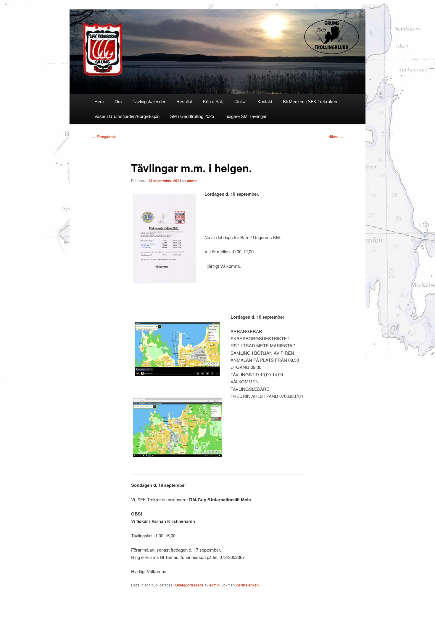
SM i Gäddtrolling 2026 (192, 116)
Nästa (335, 136)
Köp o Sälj (213, 101)
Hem (99, 101)
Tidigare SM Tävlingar (246, 116)
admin (192, 180)
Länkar (240, 101)
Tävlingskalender (149, 101)
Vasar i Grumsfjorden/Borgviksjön (127, 116)
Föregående (104, 136)
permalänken (247, 585)
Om (118, 101)
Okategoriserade (189, 585)
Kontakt (264, 101)
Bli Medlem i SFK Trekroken (310, 101)
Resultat (184, 101)
